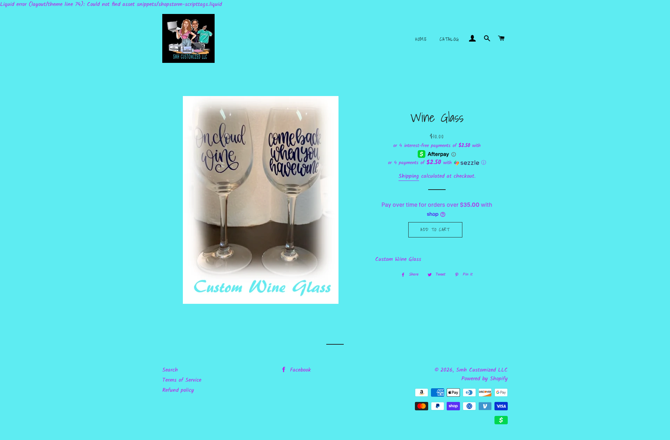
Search (170, 370)
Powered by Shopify (484, 378)
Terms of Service (181, 380)
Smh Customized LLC (482, 370)
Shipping (409, 176)
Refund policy (178, 390)
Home (421, 39)
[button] (437, 163)
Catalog (449, 39)
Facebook (299, 370)
